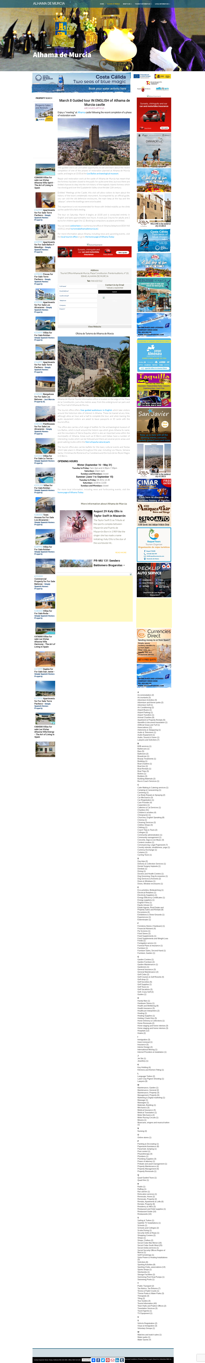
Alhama (81, 112)
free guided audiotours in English (96, 410)
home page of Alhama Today (70, 492)
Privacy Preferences (89, 1360)
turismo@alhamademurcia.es (84, 228)
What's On (126, 4)
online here (75, 225)
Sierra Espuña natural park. (97, 442)
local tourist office (69, 236)
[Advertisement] (94, 599)
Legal (150, 1359)
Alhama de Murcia (113, 4)
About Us (156, 1359)
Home (102, 4)
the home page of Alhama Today (99, 236)
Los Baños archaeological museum (102, 173)
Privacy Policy (142, 1359)
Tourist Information (142, 4)
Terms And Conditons (130, 1359)
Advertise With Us (165, 1359)
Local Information (162, 4)
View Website (94, 326)
